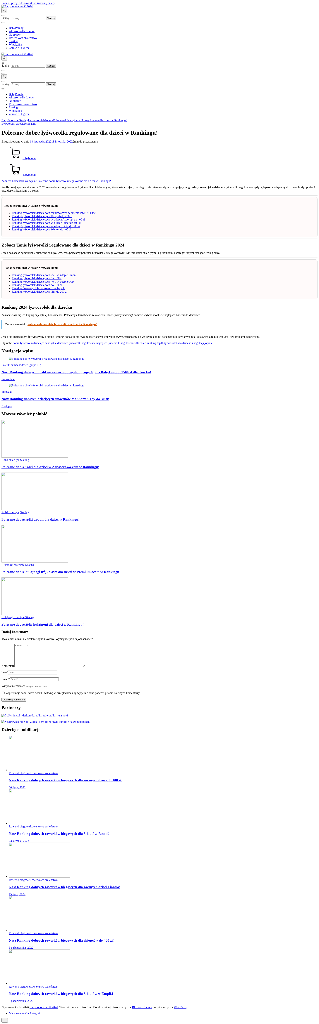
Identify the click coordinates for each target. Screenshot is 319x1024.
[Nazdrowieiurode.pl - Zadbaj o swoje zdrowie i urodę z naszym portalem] (45, 721)
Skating (13, 41)
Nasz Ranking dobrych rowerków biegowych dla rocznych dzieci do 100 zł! (65, 780)
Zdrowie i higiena (19, 47)
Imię (4, 672)
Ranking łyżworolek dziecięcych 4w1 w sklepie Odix (43, 281)
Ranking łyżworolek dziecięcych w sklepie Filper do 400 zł (46, 222)
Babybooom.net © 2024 (44, 1007)
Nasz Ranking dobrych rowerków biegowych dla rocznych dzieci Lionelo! (64, 887)
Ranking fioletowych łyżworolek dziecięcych (38, 288)
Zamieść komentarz (56, 181)
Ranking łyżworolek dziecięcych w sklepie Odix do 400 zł (46, 226)
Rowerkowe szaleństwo (23, 37)
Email (5, 679)
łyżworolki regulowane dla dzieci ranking (132, 343)
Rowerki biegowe (19, 773)
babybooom (29, 158)
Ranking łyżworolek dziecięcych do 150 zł (37, 285)
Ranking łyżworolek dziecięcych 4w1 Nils (36, 278)
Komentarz (7, 665)
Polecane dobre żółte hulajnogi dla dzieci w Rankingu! (42, 624)
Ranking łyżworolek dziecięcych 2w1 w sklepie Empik (44, 275)
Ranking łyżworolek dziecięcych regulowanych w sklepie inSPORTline (54, 212)
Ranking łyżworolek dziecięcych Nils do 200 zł (39, 291)
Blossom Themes (142, 1007)
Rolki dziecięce (10, 459)
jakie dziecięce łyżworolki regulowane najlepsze (79, 343)
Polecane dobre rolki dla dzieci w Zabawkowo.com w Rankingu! (50, 467)
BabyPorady (16, 27)
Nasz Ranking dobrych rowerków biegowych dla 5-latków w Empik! (61, 994)
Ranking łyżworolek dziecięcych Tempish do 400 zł (42, 216)
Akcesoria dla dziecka (22, 31)
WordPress (180, 1007)
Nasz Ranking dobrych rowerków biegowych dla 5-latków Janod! (59, 834)
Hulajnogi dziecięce (13, 564)
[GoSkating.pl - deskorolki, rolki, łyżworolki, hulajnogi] (34, 715)
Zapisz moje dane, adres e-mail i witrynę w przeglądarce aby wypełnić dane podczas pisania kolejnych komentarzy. (73, 693)
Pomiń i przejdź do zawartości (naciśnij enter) (27, 3)
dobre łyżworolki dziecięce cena (31, 343)
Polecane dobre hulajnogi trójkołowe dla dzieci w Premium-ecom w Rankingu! (60, 572)
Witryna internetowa (13, 686)
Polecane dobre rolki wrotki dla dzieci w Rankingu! (40, 519)
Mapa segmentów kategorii (24, 1013)
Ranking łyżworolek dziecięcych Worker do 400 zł (41, 229)
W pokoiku (15, 44)
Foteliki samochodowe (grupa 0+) (21, 365)
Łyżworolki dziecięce (14, 123)
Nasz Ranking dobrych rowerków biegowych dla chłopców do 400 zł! (61, 940)
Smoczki (6, 391)
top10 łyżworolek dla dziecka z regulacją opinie (184, 343)
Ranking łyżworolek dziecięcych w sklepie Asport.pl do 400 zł (48, 219)
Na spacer (14, 34)
